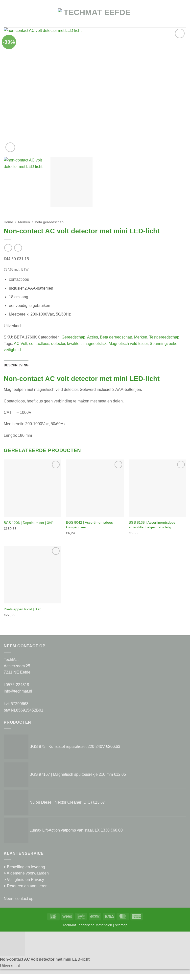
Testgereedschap (164, 337)
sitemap (121, 925)
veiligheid (12, 350)
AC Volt (20, 343)
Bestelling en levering (26, 867)
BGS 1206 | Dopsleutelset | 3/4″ (28, 523)
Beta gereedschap (49, 222)
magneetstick (95, 343)
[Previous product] (18, 248)
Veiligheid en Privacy (25, 879)
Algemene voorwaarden (28, 873)
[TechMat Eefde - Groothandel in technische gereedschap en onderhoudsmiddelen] (95, 16)
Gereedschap (73, 337)
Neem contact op (18, 898)
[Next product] (8, 248)
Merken (24, 222)
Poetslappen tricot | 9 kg (23, 609)
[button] (7, 16)
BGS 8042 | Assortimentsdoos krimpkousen (89, 524)
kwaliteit (74, 343)
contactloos (39, 343)
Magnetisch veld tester (128, 343)
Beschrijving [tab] (16, 365)
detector (58, 343)
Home (8, 222)
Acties (92, 337)
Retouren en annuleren (27, 886)
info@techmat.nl (18, 691)
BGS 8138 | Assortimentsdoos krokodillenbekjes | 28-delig (152, 524)
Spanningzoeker (164, 343)
